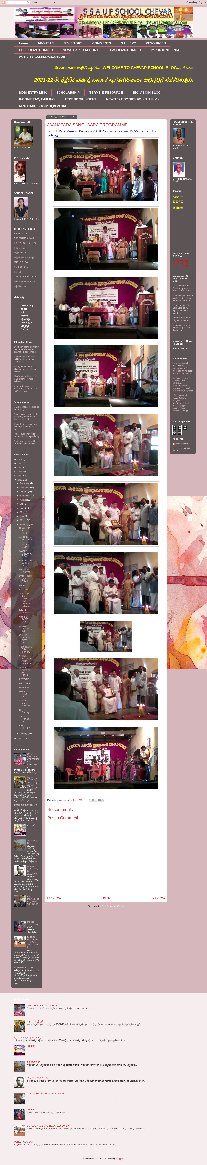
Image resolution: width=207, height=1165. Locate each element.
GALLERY (128, 43)
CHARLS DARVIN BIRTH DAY (24, 639)
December (25, 483)
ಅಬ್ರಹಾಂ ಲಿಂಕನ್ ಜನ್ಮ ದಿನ (25, 628)
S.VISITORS (73, 43)
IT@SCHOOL (20, 253)
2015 (20, 480)
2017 (20, 471)
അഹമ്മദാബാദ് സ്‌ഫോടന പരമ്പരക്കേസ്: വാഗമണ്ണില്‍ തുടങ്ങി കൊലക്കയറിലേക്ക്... (183, 368)
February (24, 524)
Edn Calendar (20, 248)
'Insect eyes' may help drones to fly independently (26, 435)
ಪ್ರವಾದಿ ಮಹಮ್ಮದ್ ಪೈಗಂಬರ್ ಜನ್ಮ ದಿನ (29, 1037)
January (24, 733)
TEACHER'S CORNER (124, 50)
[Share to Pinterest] (102, 800)
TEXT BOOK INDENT (80, 99)
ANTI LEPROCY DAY (25, 719)
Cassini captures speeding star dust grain (26, 408)
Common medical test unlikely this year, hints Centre (25, 359)
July (22, 504)
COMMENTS (101, 43)
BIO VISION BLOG (147, 92)
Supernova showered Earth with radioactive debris (26, 442)
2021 (20, 459)
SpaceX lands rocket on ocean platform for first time (25, 426)
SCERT (17, 272)
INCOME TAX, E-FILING (37, 99)
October (24, 491)
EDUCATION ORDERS (25, 243)
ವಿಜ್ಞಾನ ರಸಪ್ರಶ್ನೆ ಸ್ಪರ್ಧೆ (32, 778)
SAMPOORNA (21, 267)
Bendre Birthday (24, 711)
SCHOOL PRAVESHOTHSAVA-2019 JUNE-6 (33, 942)
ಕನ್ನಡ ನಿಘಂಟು (20, 286)
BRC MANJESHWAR (24, 238)
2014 (20, 738)
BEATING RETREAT (25, 726)
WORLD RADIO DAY (23, 619)
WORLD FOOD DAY (23, 967)
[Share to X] (96, 800)
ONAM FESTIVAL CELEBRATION (33, 758)
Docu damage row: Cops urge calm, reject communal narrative (181, 309)
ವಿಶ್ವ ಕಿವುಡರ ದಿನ (33, 1062)
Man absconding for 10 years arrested (182, 319)
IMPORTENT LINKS (165, 50)
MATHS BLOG (21, 262)
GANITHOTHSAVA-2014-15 (25, 578)
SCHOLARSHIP (68, 92)
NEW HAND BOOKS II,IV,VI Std (42, 106)
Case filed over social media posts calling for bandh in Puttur (183, 298)
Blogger (119, 1158)
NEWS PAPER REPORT (80, 50)
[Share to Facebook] (99, 800)
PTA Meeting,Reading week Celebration (33, 900)
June (22, 508)
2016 (20, 476)
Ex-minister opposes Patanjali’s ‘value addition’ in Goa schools (26, 388)
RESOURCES (156, 43)
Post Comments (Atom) (112, 906)
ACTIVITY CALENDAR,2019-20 (42, 57)
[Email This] (90, 800)
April (22, 516)
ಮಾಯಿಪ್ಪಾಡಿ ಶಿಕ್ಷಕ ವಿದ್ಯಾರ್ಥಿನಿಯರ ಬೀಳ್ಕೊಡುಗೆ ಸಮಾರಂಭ (24, 599)
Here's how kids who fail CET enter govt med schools (25, 379)
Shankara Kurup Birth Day (24, 703)
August (23, 500)
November (25, 487)
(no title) (31, 825)
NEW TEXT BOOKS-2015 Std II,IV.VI (133, 99)
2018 (20, 467)
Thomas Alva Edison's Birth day (25, 649)
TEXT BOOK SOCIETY (25, 276)
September (25, 495)
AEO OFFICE (20, 233)
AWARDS (23, 585)
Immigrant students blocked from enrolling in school (25, 369)
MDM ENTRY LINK (33, 92)
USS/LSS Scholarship (24, 281)
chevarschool (182, 444)
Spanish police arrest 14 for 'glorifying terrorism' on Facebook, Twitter (26, 416)
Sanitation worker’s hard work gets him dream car (181, 327)
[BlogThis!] (93, 800)
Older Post (159, 897)
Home (23, 43)
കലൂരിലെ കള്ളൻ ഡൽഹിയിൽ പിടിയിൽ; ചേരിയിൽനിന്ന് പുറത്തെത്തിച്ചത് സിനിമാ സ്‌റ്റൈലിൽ (183, 384)
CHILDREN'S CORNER (36, 50)
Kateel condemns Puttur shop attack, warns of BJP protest (182, 288)
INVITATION (25, 589)
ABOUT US (46, 43)
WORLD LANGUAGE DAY (25, 554)
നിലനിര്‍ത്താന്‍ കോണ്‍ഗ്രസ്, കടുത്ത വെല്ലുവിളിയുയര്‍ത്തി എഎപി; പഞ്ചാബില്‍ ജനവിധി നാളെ (181, 403)
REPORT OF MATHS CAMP (25, 563)
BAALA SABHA (24, 611)
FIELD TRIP (25, 683)
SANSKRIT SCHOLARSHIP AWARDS (25, 660)
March (23, 520)
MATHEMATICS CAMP (25, 570)
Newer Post (54, 897)
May (22, 512)
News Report (25, 687)
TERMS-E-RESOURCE (106, 92)
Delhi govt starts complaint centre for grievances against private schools (26, 349)
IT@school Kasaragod (24, 257)
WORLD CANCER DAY (24, 694)
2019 (20, 463)
